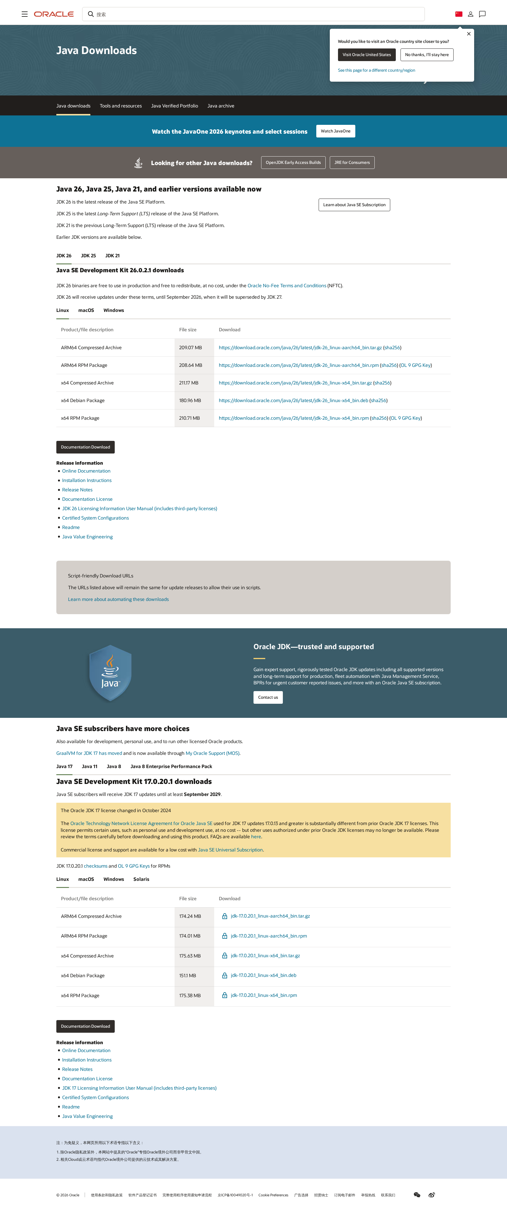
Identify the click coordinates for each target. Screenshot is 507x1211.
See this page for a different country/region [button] (376, 70)
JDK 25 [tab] (88, 255)
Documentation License (87, 499)
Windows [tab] (114, 310)
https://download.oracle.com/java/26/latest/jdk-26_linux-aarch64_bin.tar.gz (300, 347)
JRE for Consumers (352, 162)
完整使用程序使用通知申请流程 (187, 1194)
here (256, 836)
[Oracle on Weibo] (431, 1194)
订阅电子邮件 (344, 1194)
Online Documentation (86, 471)
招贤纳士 (321, 1194)
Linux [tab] (62, 310)
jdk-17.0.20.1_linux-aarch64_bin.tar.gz (270, 916)
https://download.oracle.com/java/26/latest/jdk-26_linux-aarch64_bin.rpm (299, 365)
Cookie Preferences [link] (273, 1194)
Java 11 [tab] (89, 766)
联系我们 (388, 1194)
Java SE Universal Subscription (230, 849)
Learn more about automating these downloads (118, 599)
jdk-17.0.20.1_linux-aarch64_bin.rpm (269, 936)
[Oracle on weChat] (417, 1194)
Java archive (220, 106)
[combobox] (253, 14)
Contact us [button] (268, 697)
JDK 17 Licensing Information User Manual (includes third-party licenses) (139, 1088)
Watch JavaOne (336, 131)
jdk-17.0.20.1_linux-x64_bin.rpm (264, 995)
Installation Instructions (86, 480)
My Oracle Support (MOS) (212, 753)
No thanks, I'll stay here (427, 54)
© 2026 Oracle (67, 1194)
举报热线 (368, 1194)
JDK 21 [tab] (112, 255)
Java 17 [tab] (64, 766)
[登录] (470, 14)
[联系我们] (482, 14)
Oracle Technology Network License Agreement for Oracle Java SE (141, 823)
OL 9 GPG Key (415, 365)
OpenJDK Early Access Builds (293, 162)
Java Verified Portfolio (174, 106)
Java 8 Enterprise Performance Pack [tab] (171, 766)
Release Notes (77, 489)
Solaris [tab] (141, 879)
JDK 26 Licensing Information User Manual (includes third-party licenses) (139, 508)
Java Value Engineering (87, 536)
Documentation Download (85, 447)
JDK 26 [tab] (64, 255)
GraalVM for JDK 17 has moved (89, 753)
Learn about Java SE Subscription (354, 204)
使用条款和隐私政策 (107, 1194)
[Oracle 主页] (54, 14)
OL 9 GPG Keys (134, 866)
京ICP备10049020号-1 (235, 1194)
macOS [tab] (86, 310)
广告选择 (301, 1194)
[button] (24, 14)
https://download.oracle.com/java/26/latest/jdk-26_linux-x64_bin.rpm (294, 418)
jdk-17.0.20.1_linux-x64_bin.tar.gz (265, 955)
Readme (71, 527)
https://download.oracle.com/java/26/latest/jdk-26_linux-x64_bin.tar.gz (295, 382)
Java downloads (73, 106)
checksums (95, 866)
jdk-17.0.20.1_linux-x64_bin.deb (263, 975)
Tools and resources (121, 106)
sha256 (392, 347)
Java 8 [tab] (114, 766)
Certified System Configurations (95, 518)
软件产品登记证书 (143, 1194)
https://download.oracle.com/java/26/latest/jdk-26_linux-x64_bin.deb (293, 400)
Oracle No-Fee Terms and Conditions (287, 285)
